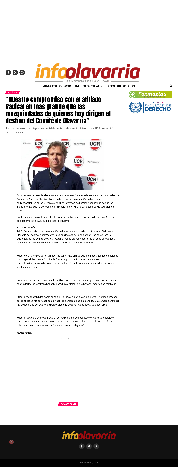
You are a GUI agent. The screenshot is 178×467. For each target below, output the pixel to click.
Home (77, 85)
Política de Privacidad (93, 85)
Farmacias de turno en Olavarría (56, 85)
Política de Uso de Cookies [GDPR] (121, 85)
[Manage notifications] (11, 442)
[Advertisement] (89, 30)
